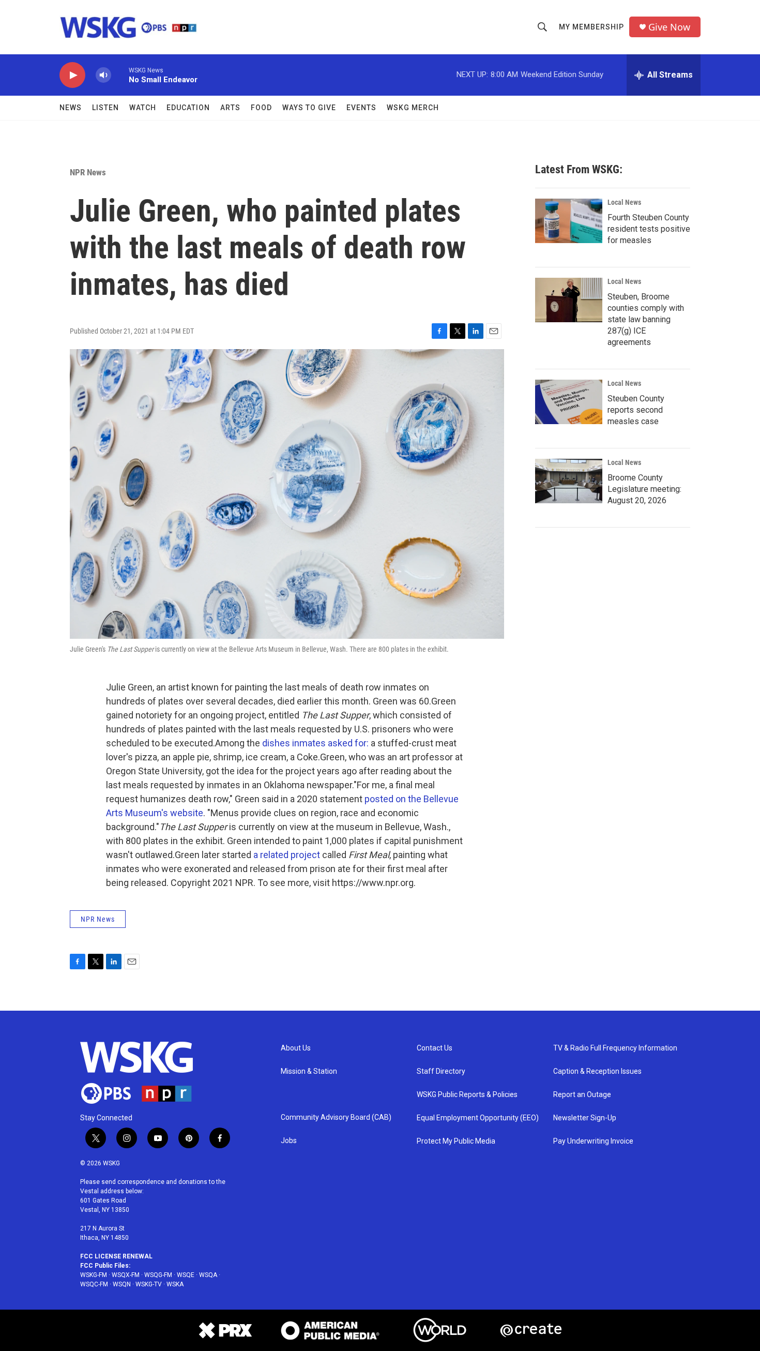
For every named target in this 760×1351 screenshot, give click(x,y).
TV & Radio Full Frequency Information (615, 1048)
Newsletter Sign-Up (584, 1118)
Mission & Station (309, 1071)
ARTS (230, 107)
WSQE (185, 1275)
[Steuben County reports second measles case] (568, 402)
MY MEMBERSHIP (591, 27)
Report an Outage (582, 1095)
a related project (286, 854)
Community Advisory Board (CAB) (336, 1117)
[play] (72, 75)
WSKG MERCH (413, 107)
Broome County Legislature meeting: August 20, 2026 (644, 489)
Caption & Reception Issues (597, 1071)
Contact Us (434, 1048)
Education (188, 107)
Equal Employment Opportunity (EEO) (478, 1118)
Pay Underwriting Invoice (593, 1141)
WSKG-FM (93, 1275)
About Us (296, 1048)
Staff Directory (441, 1071)
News (70, 107)
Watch (142, 107)
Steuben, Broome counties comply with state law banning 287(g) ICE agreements (645, 319)
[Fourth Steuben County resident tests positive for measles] (568, 221)
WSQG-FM (158, 1275)
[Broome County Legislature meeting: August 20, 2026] (568, 481)
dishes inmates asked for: (315, 743)
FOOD (261, 107)
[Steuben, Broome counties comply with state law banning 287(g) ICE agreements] (568, 300)
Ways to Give (309, 107)
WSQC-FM (94, 1284)
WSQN (122, 1284)
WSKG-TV (148, 1284)
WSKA (175, 1284)
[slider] (119, 74)
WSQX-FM (126, 1275)
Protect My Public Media (456, 1141)
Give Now (669, 27)
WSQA (208, 1275)
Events (361, 107)
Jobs (289, 1141)
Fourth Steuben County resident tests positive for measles (648, 229)
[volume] (103, 75)
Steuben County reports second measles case (635, 410)
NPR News (88, 172)
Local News (624, 202)
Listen (105, 107)
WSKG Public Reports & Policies (467, 1095)
